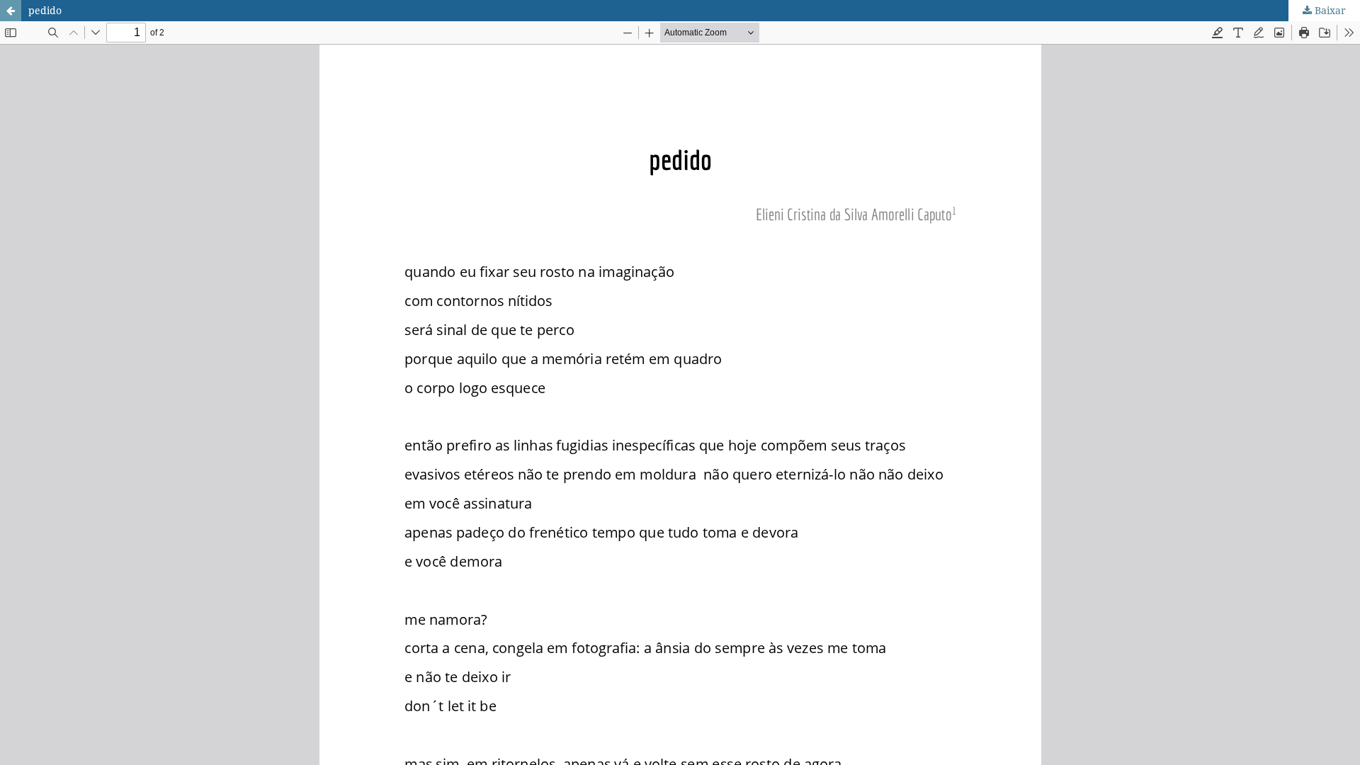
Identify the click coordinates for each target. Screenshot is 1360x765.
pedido (45, 10)
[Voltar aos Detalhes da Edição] (10, 10)
